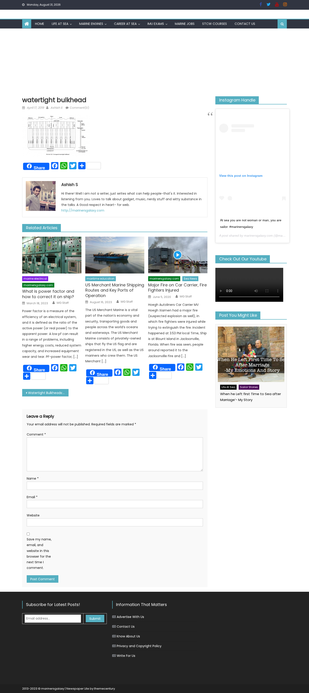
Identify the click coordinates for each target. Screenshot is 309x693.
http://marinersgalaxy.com (82, 210)
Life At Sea (60, 23)
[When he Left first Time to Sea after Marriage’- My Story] (251, 354)
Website (33, 515)
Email (32, 497)
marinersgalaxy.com (38, 285)
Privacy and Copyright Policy (139, 646)
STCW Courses (214, 23)
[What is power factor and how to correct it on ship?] (51, 255)
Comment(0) (79, 108)
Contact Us (245, 23)
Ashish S (56, 108)
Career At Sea (125, 23)
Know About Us (128, 636)
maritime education (100, 278)
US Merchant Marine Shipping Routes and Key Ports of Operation (114, 290)
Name (33, 478)
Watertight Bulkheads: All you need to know (48, 393)
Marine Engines (91, 23)
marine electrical (35, 278)
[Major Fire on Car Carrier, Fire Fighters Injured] (177, 255)
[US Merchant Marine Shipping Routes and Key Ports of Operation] (115, 255)
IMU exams (155, 23)
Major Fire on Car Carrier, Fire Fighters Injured (177, 287)
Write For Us (126, 655)
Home (39, 23)
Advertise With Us (130, 617)
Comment (36, 434)
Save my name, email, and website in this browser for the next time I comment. (39, 553)
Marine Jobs (185, 23)
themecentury (104, 688)
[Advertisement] (154, 62)
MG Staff (63, 303)
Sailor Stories (249, 387)
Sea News (190, 278)
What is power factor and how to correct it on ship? (48, 294)
